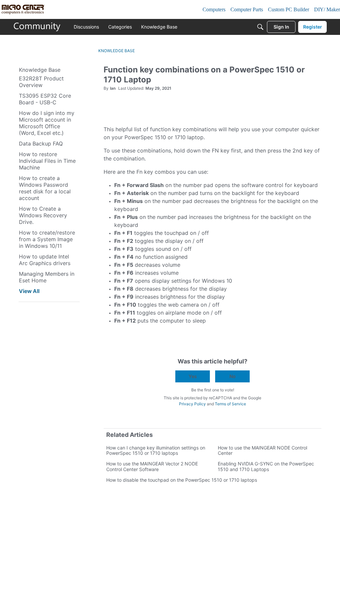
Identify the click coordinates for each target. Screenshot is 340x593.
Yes (193, 376)
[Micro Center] (37, 27)
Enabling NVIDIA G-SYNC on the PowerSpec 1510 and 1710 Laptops (266, 466)
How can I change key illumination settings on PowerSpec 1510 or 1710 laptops (155, 450)
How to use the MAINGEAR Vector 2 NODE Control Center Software (152, 466)
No (232, 376)
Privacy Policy (192, 403)
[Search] (260, 27)
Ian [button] (113, 88)
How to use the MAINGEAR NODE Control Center (262, 450)
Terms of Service (230, 403)
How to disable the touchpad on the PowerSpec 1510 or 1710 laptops (181, 480)
